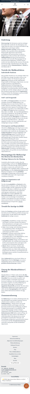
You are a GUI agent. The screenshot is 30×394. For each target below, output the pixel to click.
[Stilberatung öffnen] (26, 385)
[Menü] (3, 4)
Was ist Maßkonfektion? (15, 351)
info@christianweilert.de (10, 369)
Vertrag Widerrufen (15, 362)
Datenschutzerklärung (15, 338)
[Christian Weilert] (15, 4)
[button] (24, 4)
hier (24, 290)
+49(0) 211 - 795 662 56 (9, 368)
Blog (15, 358)
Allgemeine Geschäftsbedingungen (15, 340)
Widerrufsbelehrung (15, 343)
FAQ (15, 349)
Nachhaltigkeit (15, 356)
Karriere (15, 347)
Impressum (15, 336)
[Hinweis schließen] (27, 379)
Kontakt (15, 360)
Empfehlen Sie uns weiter (15, 354)
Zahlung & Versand (15, 345)
